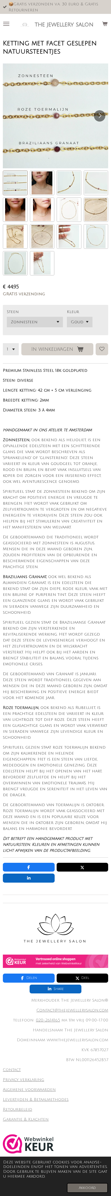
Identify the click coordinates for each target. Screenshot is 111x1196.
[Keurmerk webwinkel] (55, 967)
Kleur (73, 312)
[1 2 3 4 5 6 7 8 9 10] (11, 349)
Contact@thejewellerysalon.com (72, 1010)
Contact (12, 1070)
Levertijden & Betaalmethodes (36, 1099)
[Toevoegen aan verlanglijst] (102, 349)
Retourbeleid (17, 1109)
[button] (15, 183)
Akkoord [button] (87, 1188)
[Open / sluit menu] (6, 24)
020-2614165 (48, 1020)
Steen (13, 312)
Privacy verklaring (23, 1080)
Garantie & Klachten (26, 1119)
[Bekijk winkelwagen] (104, 24)
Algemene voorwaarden (29, 1089)
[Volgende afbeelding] (99, 116)
